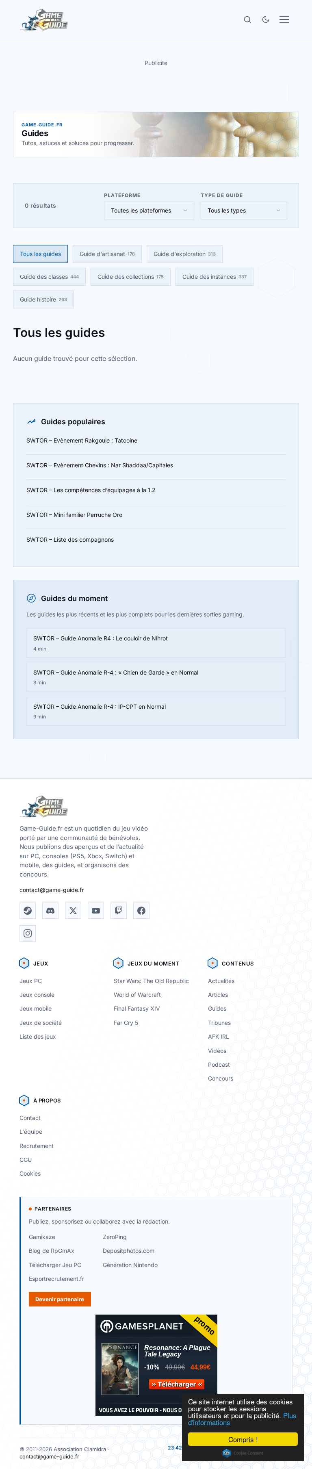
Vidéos (217, 1050)
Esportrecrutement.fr (56, 1278)
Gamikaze (42, 1236)
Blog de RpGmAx (51, 1250)
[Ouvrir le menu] (284, 19)
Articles (218, 994)
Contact (30, 1117)
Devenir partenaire (59, 1299)
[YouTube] (96, 911)
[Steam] (28, 911)
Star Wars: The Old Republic (151, 980)
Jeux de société (41, 1022)
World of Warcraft (137, 994)
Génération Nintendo (130, 1264)
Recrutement (37, 1145)
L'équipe (31, 1131)
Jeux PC (31, 980)
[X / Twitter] (73, 911)
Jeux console (37, 994)
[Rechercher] (247, 19)
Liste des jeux (38, 1036)
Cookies (30, 1173)
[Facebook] (141, 911)
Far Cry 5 (126, 1022)
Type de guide (222, 195)
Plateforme (122, 195)
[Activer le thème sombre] (266, 19)
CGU (26, 1159)
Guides (217, 1008)
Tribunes (219, 1022)
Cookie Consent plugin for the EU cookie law (243, 1453)
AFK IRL (218, 1036)
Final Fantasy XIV (137, 1008)
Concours (220, 1078)
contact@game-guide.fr (52, 889)
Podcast (219, 1064)
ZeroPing (115, 1236)
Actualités (221, 980)
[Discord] (50, 911)
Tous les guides (40, 253)
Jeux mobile (36, 1008)
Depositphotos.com (128, 1250)
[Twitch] (118, 911)
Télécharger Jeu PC (55, 1264)
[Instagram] (28, 933)
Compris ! (243, 1439)
